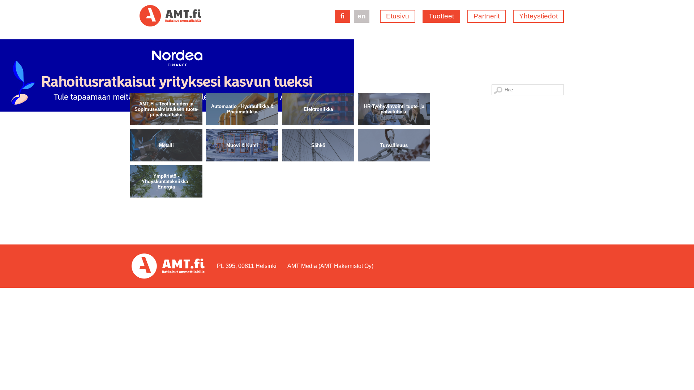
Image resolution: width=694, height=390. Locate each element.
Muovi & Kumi (242, 145)
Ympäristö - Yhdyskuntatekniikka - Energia (166, 181)
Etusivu (397, 16)
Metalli (166, 145)
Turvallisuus (394, 145)
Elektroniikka (318, 109)
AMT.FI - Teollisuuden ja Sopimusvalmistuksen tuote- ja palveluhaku (166, 109)
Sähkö (318, 145)
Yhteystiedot (538, 16)
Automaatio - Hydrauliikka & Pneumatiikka (242, 109)
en (361, 16)
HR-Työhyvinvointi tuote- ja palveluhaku (394, 109)
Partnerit (487, 16)
